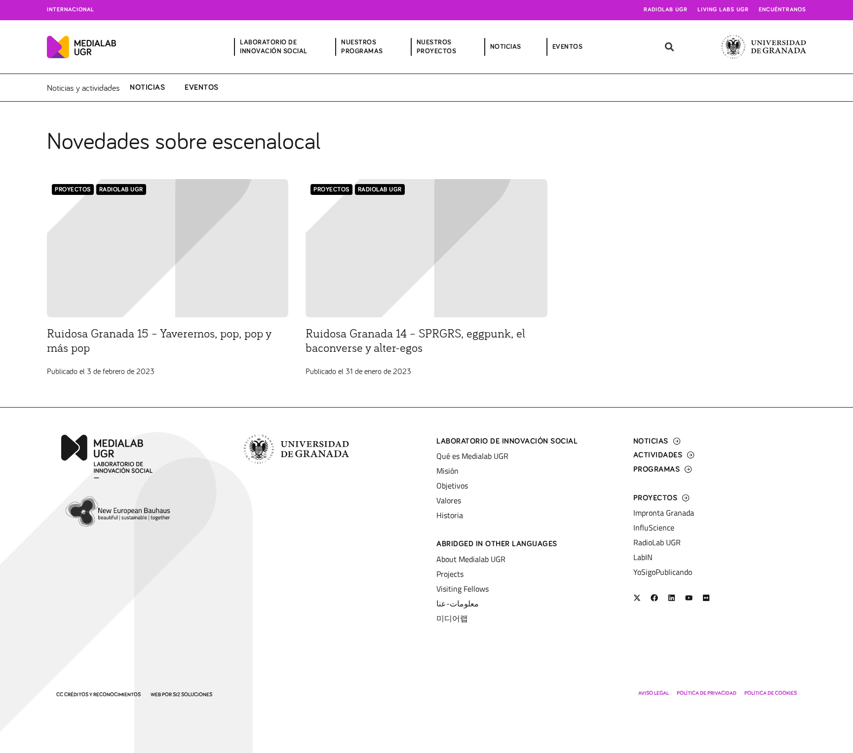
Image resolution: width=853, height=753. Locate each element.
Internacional (70, 10)
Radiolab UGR (666, 10)
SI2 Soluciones (192, 694)
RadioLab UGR (121, 190)
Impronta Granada (663, 513)
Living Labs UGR (723, 10)
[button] (669, 47)
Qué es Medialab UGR (472, 456)
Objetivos (452, 485)
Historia (449, 515)
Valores (448, 500)
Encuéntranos (782, 10)
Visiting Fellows (462, 589)
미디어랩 (452, 618)
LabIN (643, 557)
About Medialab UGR (470, 559)
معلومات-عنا (457, 603)
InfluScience (653, 527)
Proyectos (73, 190)
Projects (450, 574)
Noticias (147, 87)
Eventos (202, 87)
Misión (447, 471)
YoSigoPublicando (662, 572)
